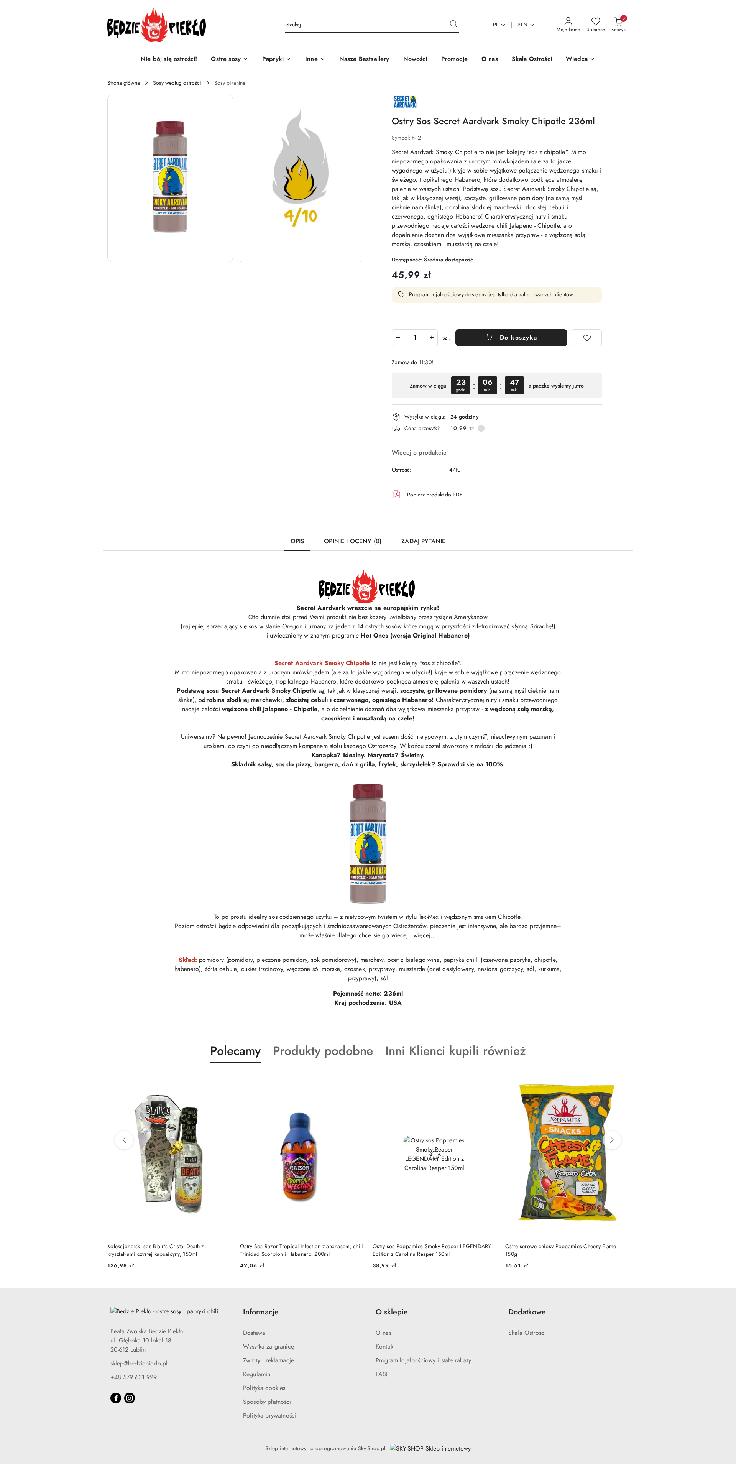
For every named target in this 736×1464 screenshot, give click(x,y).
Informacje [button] (261, 1312)
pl (496, 24)
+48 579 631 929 (133, 1377)
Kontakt (385, 1346)
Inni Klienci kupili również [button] (455, 1051)
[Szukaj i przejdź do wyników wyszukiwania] (453, 25)
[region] (497, 385)
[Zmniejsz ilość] (398, 338)
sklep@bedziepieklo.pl (139, 1363)
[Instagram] (129, 1398)
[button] (580, 59)
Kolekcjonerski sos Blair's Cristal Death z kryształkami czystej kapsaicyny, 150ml (155, 1250)
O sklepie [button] (392, 1312)
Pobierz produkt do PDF (434, 494)
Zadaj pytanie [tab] (423, 541)
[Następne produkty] (612, 1140)
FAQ (382, 1374)
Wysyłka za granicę (268, 1346)
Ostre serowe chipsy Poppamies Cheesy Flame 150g (560, 1250)
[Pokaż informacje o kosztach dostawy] (481, 428)
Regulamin (256, 1374)
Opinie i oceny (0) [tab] (352, 541)
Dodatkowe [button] (527, 1312)
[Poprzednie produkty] (124, 1140)
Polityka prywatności (269, 1415)
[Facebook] (115, 1398)
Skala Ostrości (527, 1332)
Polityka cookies (264, 1387)
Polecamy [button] (235, 1051)
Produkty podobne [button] (323, 1051)
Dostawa (254, 1332)
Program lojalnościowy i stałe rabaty (423, 1360)
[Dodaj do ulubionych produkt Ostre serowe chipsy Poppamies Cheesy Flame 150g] (620, 1080)
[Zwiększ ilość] (431, 338)
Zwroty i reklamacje (268, 1360)
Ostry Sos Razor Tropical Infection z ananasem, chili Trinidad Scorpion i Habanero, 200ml (301, 1250)
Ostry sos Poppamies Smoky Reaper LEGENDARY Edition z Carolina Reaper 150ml (432, 1250)
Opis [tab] (297, 541)
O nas (383, 1332)
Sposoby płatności (267, 1401)
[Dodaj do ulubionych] (587, 337)
